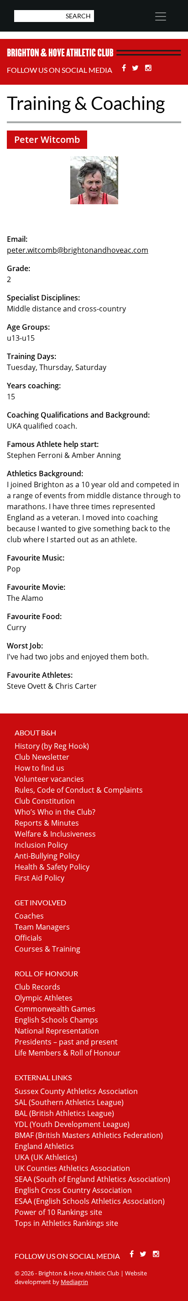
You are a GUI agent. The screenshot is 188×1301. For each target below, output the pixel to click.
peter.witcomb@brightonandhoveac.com (77, 250)
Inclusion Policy (41, 845)
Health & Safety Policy (52, 867)
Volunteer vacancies (49, 779)
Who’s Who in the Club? (55, 812)
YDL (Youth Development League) (72, 1124)
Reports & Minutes (47, 823)
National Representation (57, 1031)
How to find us (39, 768)
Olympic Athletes (44, 998)
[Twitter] (136, 68)
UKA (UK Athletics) (46, 1157)
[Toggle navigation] (160, 16)
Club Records (37, 987)
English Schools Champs (56, 1020)
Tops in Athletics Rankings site (66, 1223)
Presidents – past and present (66, 1042)
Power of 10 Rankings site (58, 1212)
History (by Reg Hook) (52, 746)
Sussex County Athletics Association (76, 1091)
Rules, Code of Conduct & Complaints (79, 790)
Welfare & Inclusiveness (55, 834)
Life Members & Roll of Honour (67, 1053)
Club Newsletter (42, 757)
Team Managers (42, 927)
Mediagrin (74, 1282)
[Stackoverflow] (148, 68)
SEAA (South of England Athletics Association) (92, 1179)
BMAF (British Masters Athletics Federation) (89, 1135)
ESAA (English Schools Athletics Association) (90, 1201)
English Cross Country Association (73, 1190)
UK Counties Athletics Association (72, 1168)
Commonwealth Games (55, 1009)
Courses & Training (47, 949)
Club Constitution (45, 801)
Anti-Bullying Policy (47, 856)
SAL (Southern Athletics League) (69, 1102)
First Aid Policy (39, 878)
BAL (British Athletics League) (64, 1113)
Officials (28, 938)
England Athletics (44, 1146)
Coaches (29, 916)
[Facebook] (125, 68)
